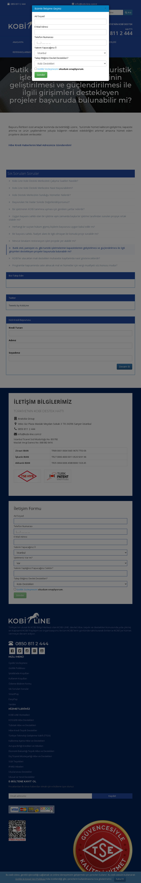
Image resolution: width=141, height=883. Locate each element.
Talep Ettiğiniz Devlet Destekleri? (51, 57)
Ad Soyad (40, 16)
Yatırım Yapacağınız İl (45, 47)
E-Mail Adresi (41, 26)
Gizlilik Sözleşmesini (47, 69)
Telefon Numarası (44, 37)
